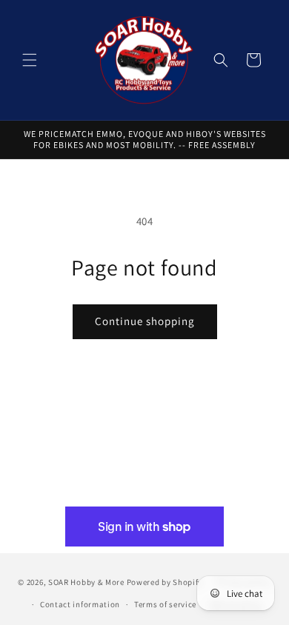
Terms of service (165, 604)
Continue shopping (145, 321)
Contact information (80, 604)
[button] (29, 60)
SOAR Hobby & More (86, 581)
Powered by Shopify (165, 581)
